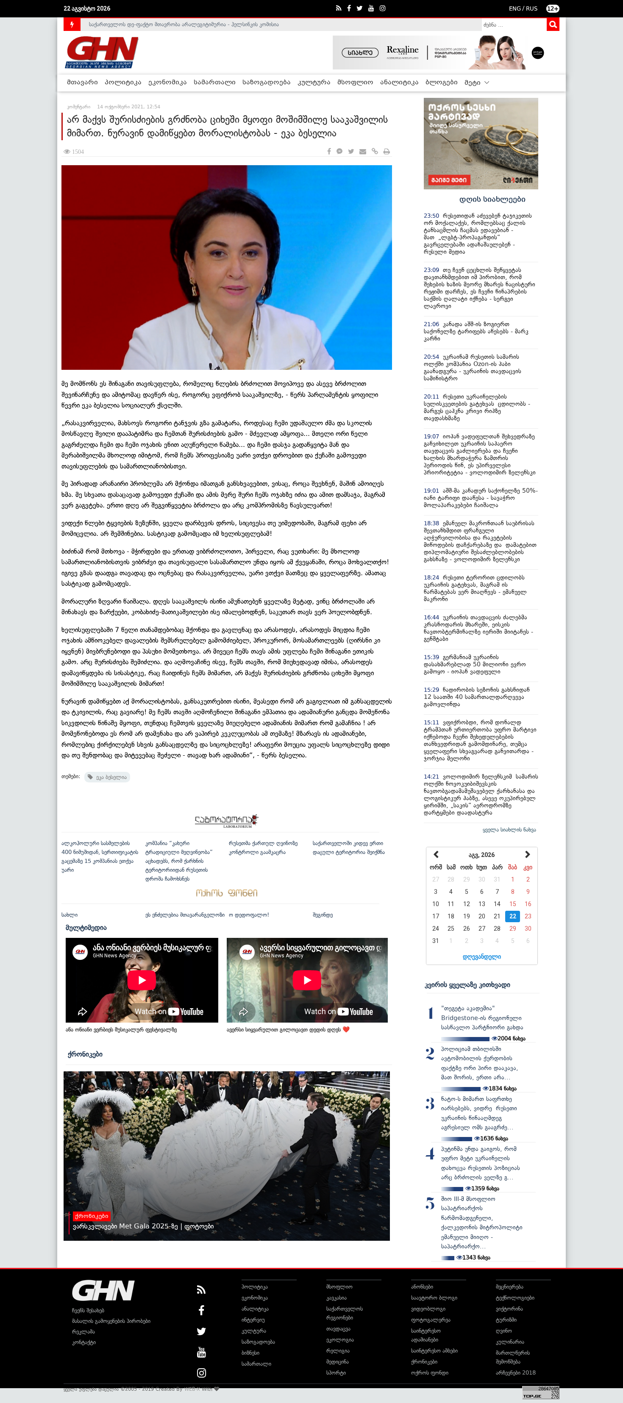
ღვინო (504, 1331)
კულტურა (314, 82)
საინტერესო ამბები (434, 1351)
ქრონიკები (85, 1054)
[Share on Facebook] (329, 152)
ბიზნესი (250, 1353)
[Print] (386, 152)
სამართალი (215, 82)
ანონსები (422, 1287)
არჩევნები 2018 (516, 1373)
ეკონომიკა (167, 82)
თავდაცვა (338, 1328)
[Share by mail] (362, 152)
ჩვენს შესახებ (88, 1310)
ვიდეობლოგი (428, 1309)
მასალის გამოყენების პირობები (111, 1321)
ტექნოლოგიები (515, 1298)
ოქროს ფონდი (429, 1373)
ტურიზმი (506, 1320)
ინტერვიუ (253, 1320)
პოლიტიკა (123, 82)
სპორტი (336, 1373)
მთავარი (82, 82)
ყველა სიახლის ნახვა (509, 829)
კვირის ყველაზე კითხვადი (467, 984)
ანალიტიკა (399, 82)
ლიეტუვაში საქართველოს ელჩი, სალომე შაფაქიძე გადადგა (165, 25)
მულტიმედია (86, 927)
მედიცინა (337, 1362)
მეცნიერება (509, 1287)
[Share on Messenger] (339, 152)
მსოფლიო (355, 82)
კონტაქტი (84, 1342)
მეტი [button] (473, 83)
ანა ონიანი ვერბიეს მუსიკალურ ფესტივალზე (121, 1029)
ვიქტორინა (509, 1309)
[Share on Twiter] (351, 152)
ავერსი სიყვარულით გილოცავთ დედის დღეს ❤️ (288, 1029)
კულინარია (510, 1342)
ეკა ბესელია (110, 777)
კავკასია (336, 1298)
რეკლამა (83, 1331)
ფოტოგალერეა (431, 1320)
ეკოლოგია (340, 1339)
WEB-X (192, 1389)
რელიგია (338, 1351)
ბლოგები (442, 82)
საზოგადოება (266, 82)
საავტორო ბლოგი (434, 1298)
